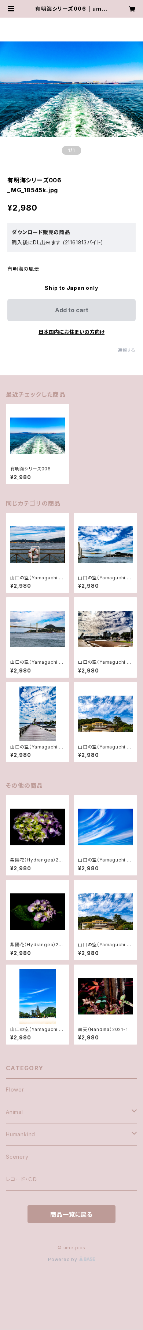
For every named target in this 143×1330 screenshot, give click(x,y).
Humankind (20, 1134)
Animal (14, 1112)
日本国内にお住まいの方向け (71, 332)
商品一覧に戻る (71, 1214)
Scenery (17, 1157)
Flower (15, 1089)
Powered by (63, 1259)
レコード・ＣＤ (21, 1179)
